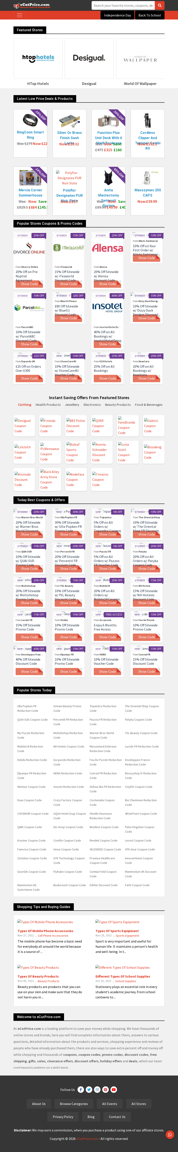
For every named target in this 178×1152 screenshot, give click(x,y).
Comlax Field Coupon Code (103, 874)
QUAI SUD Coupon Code (32, 719)
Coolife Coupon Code (67, 840)
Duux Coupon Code (29, 800)
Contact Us (117, 1117)
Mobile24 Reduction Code (30, 748)
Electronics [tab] (92, 404)
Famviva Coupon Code (31, 849)
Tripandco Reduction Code (103, 708)
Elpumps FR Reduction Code (31, 775)
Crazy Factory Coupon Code (67, 802)
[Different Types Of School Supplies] (122, 967)
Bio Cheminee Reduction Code (141, 802)
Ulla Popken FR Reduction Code (27, 708)
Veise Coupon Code (66, 849)
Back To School (149, 15)
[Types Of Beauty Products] (38, 967)
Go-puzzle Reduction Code (67, 762)
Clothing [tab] (24, 404)
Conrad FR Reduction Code (103, 775)
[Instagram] (97, 1089)
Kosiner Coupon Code (31, 840)
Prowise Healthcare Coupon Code (102, 860)
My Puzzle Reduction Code (30, 735)
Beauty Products (48, 981)
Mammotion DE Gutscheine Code (28, 887)
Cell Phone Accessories (53, 936)
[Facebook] (80, 1089)
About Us (39, 1104)
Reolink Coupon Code (103, 840)
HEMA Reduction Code (67, 773)
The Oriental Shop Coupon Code (142, 708)
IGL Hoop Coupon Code (68, 827)
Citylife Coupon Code (138, 787)
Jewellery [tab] (72, 404)
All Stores (139, 1104)
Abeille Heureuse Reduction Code (101, 816)
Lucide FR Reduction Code (142, 746)
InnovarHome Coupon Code (139, 860)
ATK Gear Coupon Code (140, 849)
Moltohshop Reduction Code (68, 735)
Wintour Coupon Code (31, 787)
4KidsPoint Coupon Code (141, 814)
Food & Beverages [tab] (148, 404)
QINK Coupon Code (29, 827)
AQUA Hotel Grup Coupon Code (69, 816)
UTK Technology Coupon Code (69, 860)
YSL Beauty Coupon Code (141, 733)
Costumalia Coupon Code (102, 802)
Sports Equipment (127, 936)
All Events (109, 1104)
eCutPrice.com (87, 1138)
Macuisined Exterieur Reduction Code (103, 748)
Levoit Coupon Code (138, 840)
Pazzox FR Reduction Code (103, 722)
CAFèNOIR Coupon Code (33, 814)
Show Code (29, 284)
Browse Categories (74, 1104)
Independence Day (117, 15)
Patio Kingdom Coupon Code (139, 829)
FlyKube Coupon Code (67, 872)
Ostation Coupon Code (32, 858)
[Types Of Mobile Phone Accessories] (45, 921)
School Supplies (125, 981)
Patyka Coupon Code (138, 719)
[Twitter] (89, 1089)
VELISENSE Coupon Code (105, 849)
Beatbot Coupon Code (104, 827)
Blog (91, 1117)
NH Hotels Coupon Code (68, 746)
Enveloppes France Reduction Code (137, 762)
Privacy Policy (63, 1117)
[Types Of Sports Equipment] (117, 921)
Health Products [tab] (48, 404)
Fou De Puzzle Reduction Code (106, 762)
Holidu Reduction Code (32, 760)
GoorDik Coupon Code (31, 872)
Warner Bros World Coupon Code (102, 735)
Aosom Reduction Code (68, 787)
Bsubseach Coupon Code (69, 885)
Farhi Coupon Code (137, 885)
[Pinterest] (105, 1089)
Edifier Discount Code (104, 885)
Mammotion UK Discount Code (140, 874)
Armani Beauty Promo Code (67, 708)
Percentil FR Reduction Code (68, 722)
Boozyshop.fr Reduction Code (141, 775)
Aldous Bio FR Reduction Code (105, 789)
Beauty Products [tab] (118, 404)
